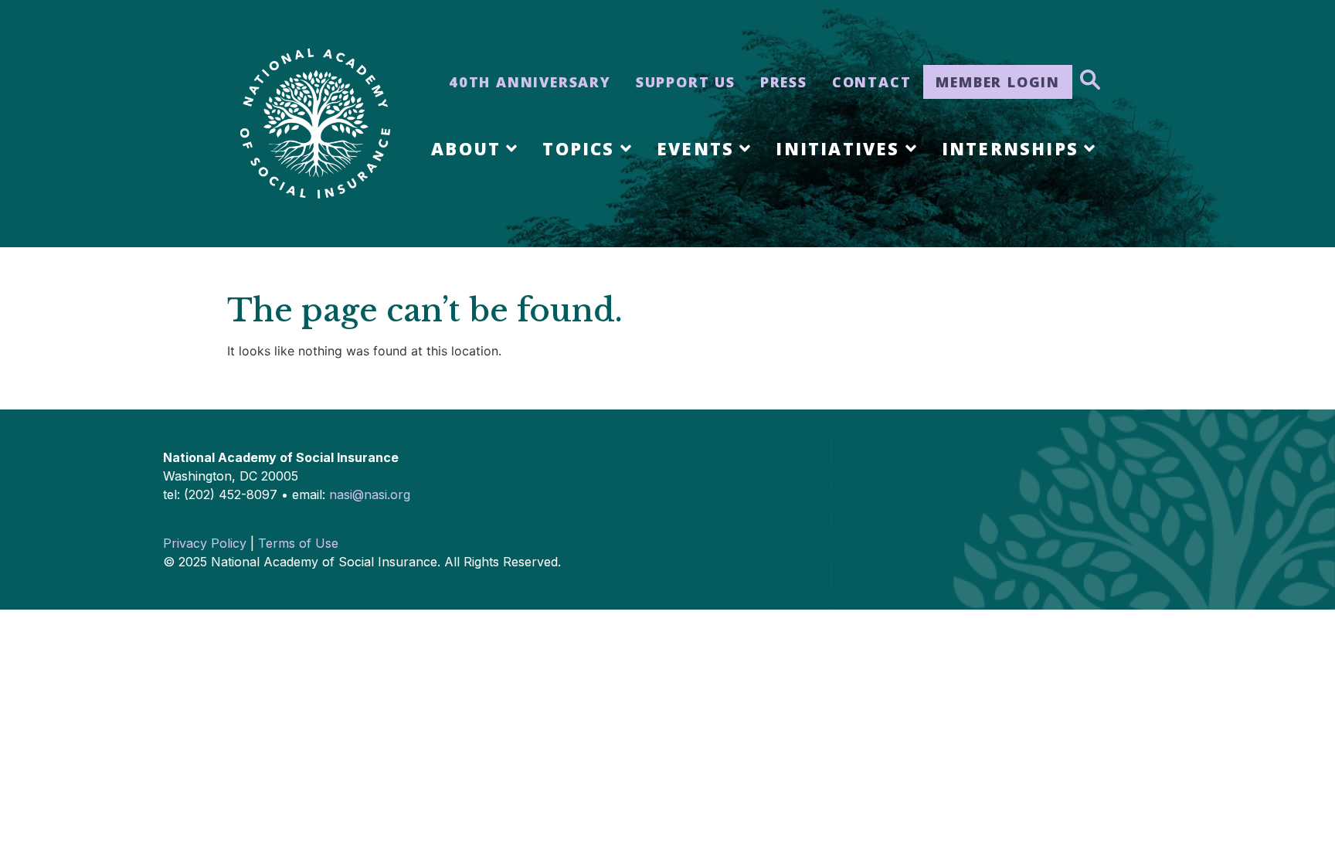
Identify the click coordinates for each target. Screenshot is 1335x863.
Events (695, 148)
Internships (1010, 148)
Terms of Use (298, 543)
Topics (578, 148)
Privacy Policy (204, 543)
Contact (872, 82)
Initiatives (837, 148)
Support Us (685, 82)
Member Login (998, 82)
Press (783, 82)
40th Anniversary (530, 82)
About (466, 148)
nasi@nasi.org (369, 494)
